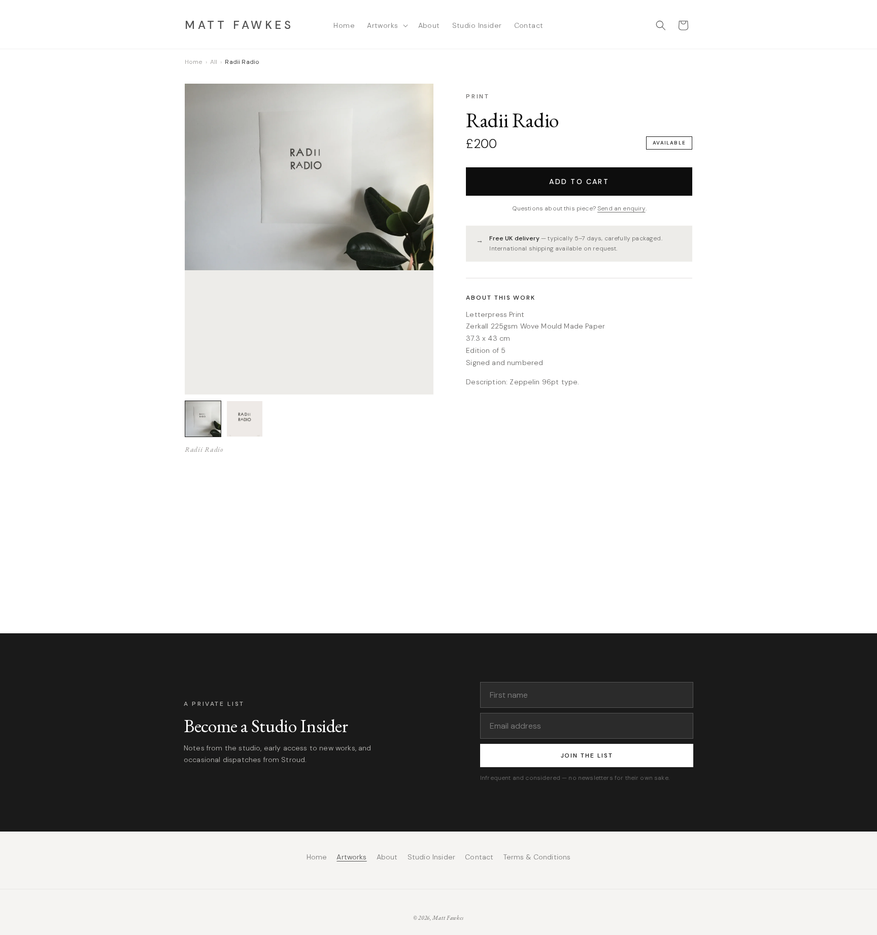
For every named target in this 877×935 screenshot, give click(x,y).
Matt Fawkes (448, 917)
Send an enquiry (621, 208)
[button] (386, 25)
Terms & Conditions (537, 857)
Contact (479, 857)
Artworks (351, 857)
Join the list (587, 755)
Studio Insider (431, 857)
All (213, 62)
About (387, 857)
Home (194, 62)
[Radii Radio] (203, 419)
